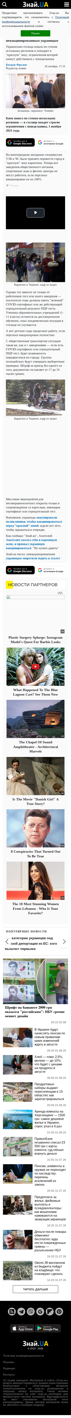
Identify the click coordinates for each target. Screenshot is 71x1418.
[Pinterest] (59, 1311)
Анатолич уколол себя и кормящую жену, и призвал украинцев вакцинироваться (31, 543)
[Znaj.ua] (35, 4)
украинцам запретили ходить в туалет (33, 558)
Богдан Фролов (16, 64)
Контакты (9, 1374)
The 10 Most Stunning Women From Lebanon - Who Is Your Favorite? (35, 908)
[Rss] (12, 1311)
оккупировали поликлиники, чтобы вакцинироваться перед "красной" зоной (34, 521)
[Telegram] (21, 1311)
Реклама (8, 1362)
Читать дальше (35, 1289)
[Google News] (40, 1311)
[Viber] (31, 1311)
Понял (35, 33)
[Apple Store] (22, 1328)
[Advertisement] (35, 459)
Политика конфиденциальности (23, 1355)
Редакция (9, 1368)
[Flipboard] (50, 1311)
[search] (4, 4)
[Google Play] (48, 1328)
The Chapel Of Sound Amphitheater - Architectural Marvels (35, 746)
